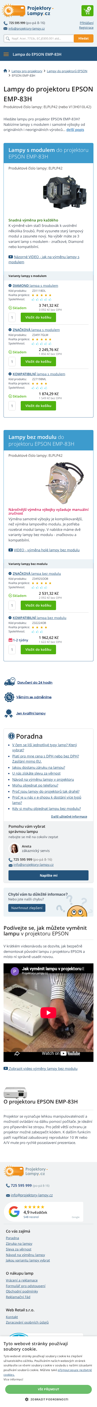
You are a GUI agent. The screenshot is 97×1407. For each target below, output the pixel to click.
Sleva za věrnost (18, 1249)
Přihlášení (86, 23)
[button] (48, 1399)
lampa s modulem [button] (35, 285)
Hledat (83, 38)
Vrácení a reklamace (22, 1280)
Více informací (13, 1379)
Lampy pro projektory (27, 71)
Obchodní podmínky (22, 1291)
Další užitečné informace (69, 816)
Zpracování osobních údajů (27, 1322)
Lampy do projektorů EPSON (67, 71)
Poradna (12, 1238)
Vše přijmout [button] (48, 1389)
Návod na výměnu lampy (25, 1255)
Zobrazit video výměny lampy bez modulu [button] (42, 1068)
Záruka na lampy (19, 1243)
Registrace (86, 27)
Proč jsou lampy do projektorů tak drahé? (45, 791)
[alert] (48, 1371)
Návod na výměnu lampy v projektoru (43, 779)
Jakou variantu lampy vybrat (28, 1260)
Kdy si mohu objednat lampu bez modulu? (46, 808)
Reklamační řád (18, 1297)
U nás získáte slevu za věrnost (36, 773)
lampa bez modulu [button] (37, 573)
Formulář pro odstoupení (25, 1286)
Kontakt (12, 1317)
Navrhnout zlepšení (26, 908)
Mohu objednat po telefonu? (35, 785)
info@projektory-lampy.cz (26, 28)
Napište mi (48, 875)
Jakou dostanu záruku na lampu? (38, 767)
